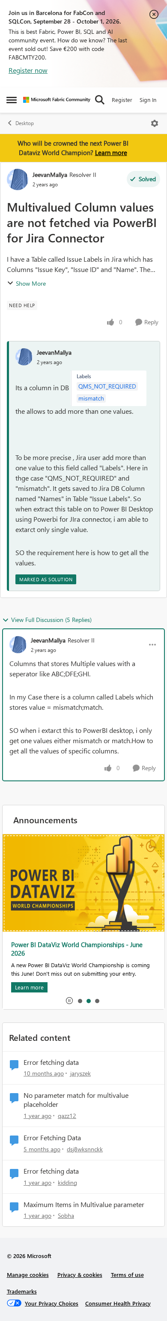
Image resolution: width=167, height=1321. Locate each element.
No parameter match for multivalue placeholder (76, 1100)
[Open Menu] (155, 123)
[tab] (79, 1000)
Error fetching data (51, 1062)
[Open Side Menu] (11, 99)
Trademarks (22, 1291)
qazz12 (67, 1116)
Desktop (24, 123)
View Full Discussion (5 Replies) (51, 620)
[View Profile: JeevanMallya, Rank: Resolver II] (17, 179)
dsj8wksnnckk (85, 1149)
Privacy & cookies (79, 1274)
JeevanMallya (50, 174)
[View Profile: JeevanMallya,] (24, 356)
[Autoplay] (69, 1000)
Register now (28, 70)
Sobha (66, 1215)
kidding (67, 1182)
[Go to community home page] (56, 100)
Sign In (148, 99)
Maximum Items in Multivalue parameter (84, 1204)
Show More (31, 283)
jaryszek (80, 1073)
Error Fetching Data (52, 1137)
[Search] (100, 100)
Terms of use (127, 1274)
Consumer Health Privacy (118, 1303)
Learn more (111, 152)
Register (122, 99)
